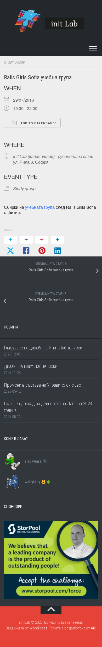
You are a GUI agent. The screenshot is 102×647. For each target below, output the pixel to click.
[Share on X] (10, 245)
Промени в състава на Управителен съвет (43, 385)
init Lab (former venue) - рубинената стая (53, 156)
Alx (93, 628)
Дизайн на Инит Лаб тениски (30, 366)
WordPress (38, 628)
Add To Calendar (36, 123)
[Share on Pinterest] (41, 245)
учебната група (40, 207)
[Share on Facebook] (26, 245)
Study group (14, 62)
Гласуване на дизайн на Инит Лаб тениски (43, 347)
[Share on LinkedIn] (57, 245)
